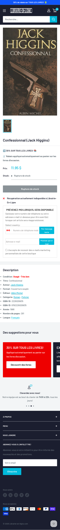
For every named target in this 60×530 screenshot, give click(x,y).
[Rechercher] (53, 19)
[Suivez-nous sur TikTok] (27, 495)
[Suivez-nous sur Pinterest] (22, 495)
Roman (17, 297)
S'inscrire (12, 471)
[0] (55, 10)
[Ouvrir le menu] (4, 11)
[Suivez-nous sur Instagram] (16, 495)
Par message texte (46, 230)
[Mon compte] (48, 10)
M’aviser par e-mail (46, 242)
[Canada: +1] (9, 230)
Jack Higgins (17, 284)
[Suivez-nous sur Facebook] (5, 495)
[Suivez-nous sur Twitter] (10, 495)
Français (15, 317)
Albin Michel (17, 293)
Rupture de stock (30, 188)
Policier (25, 297)
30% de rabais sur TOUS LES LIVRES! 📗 (30, 2)
